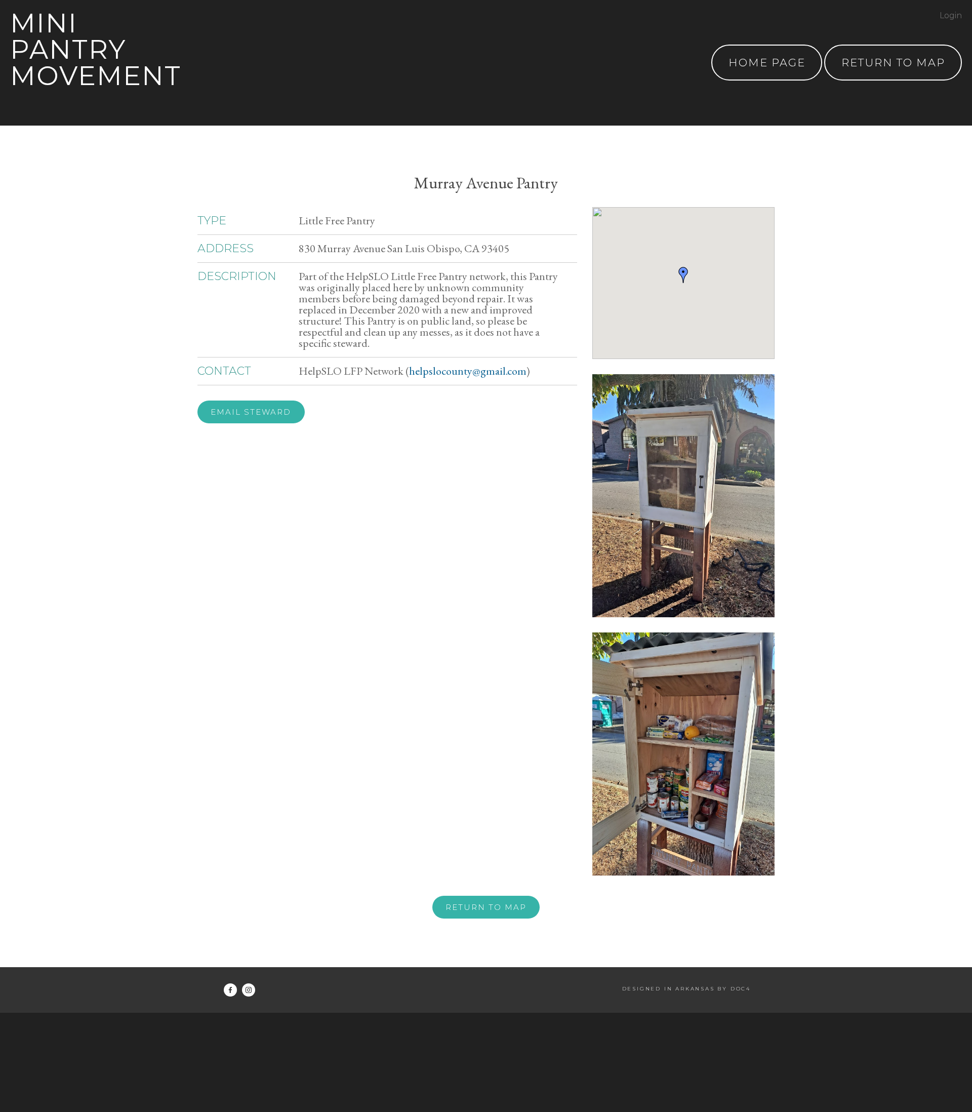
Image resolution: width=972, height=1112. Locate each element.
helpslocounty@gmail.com (467, 371)
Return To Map (893, 62)
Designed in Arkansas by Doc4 (686, 988)
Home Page (766, 62)
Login (951, 15)
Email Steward (251, 412)
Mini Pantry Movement (95, 49)
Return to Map (486, 907)
